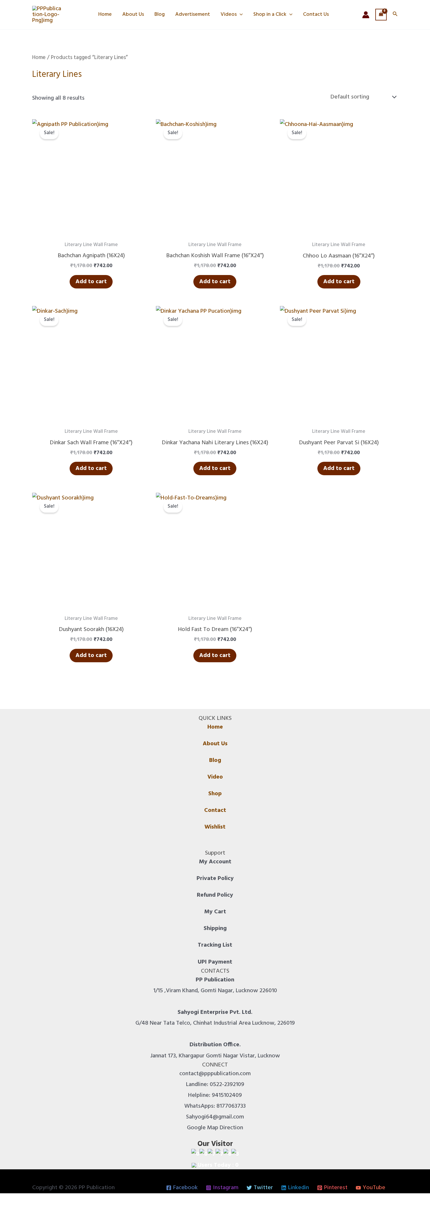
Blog (159, 14)
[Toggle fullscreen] (19, 1200)
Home (105, 14)
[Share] (32, 1200)
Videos (229, 14)
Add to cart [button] (91, 281)
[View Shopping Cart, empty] (381, 14)
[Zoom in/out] (6, 1200)
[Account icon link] (365, 14)
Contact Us (316, 14)
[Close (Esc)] (45, 1200)
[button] (395, 14)
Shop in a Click (269, 14)
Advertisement (192, 14)
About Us (133, 14)
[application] (240, 14)
